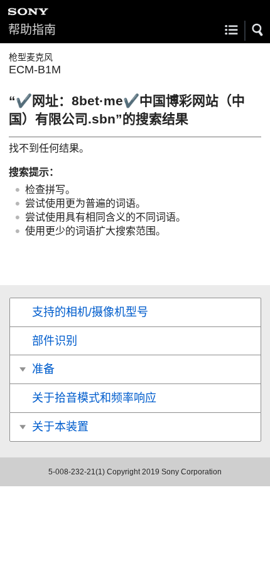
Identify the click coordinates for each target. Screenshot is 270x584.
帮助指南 (32, 29)
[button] (258, 30)
